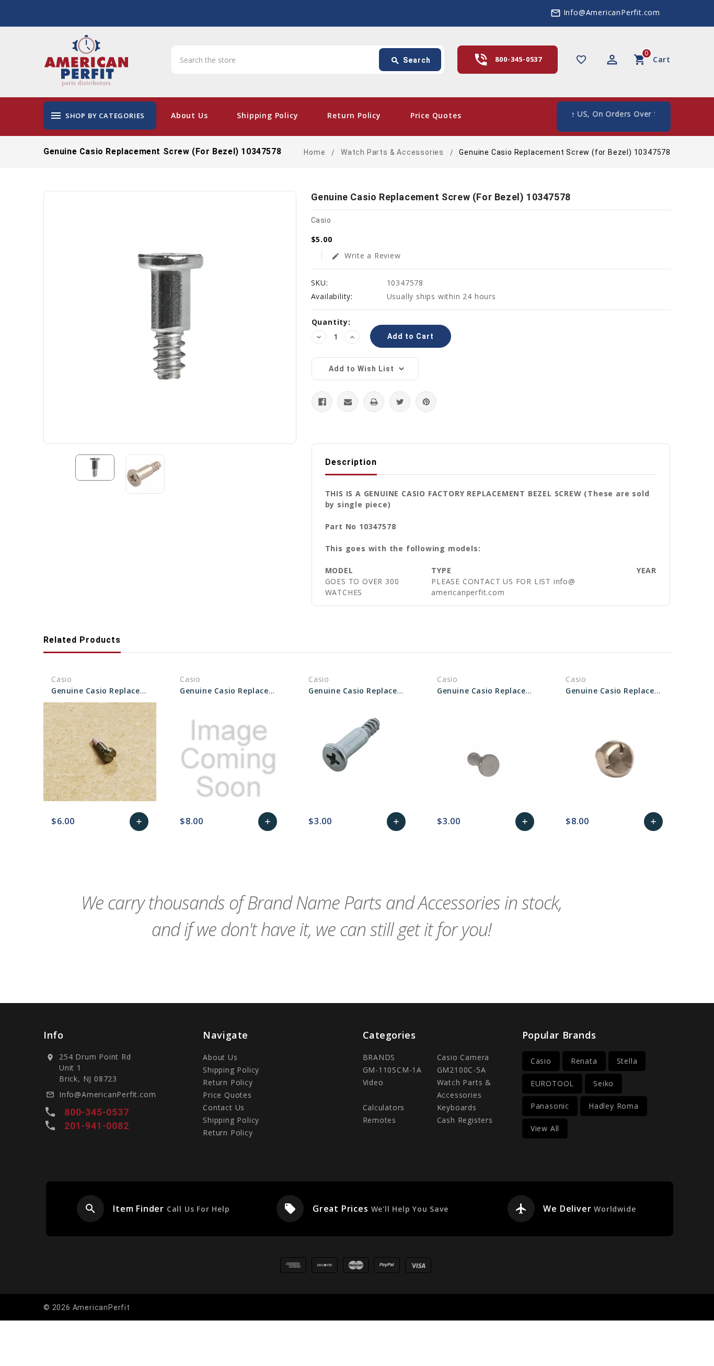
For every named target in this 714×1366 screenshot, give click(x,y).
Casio (541, 1061)
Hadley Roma (614, 1106)
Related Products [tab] (82, 640)
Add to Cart (139, 824)
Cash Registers (465, 1120)
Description (351, 462)
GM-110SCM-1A (392, 1070)
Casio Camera (463, 1057)
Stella (627, 1061)
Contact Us (224, 1107)
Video (373, 1082)
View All (545, 1128)
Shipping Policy (267, 115)
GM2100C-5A (461, 1070)
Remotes (380, 1120)
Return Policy (354, 115)
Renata (584, 1061)
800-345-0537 (518, 59)
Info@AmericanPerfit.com (611, 12)
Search (410, 60)
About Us (189, 115)
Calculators (384, 1107)
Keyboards (457, 1107)
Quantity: (331, 322)
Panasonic (550, 1106)
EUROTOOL (552, 1083)
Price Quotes (436, 115)
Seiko (603, 1083)
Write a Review (366, 255)
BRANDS (379, 1057)
